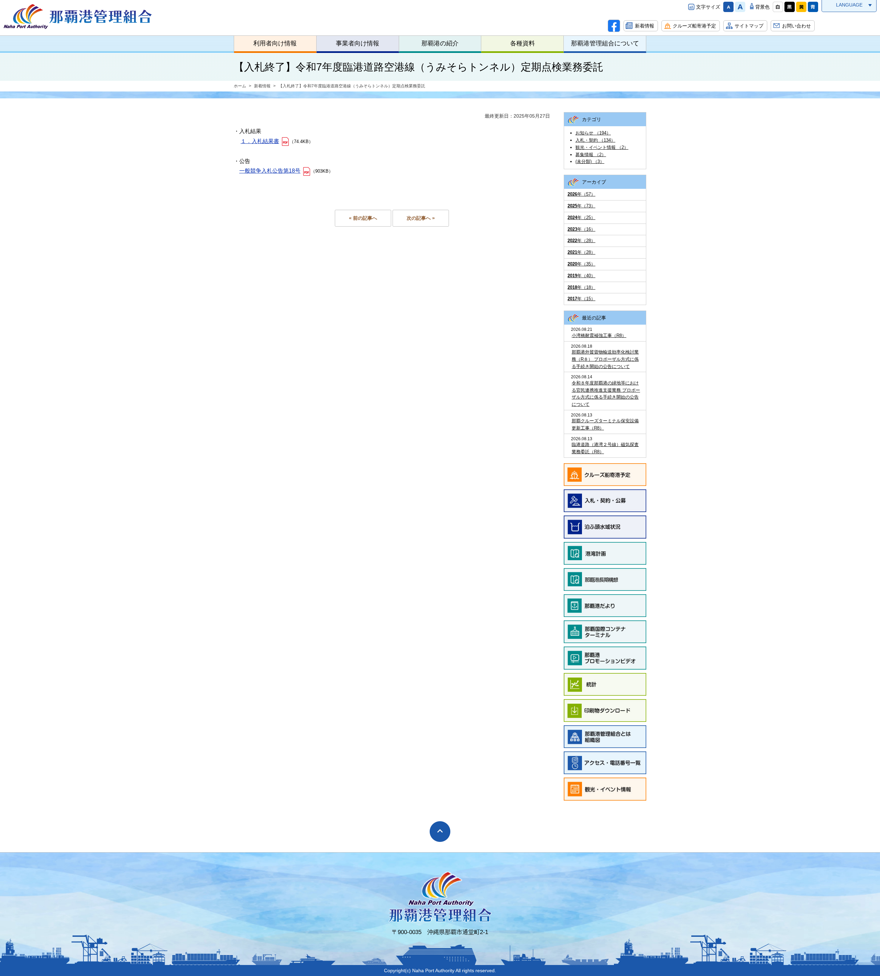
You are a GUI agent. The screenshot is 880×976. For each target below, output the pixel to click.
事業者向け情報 (357, 43)
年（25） (581, 217)
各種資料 (522, 43)
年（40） (581, 275)
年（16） (581, 229)
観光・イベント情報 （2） (601, 147)
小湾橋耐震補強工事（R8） (599, 335)
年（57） (581, 194)
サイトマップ (749, 26)
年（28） (581, 240)
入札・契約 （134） (595, 140)
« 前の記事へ (363, 218)
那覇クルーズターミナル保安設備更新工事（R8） (605, 424)
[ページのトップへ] (440, 831)
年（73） (581, 205)
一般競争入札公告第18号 (269, 171)
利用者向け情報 (275, 43)
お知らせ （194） (593, 132)
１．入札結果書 (260, 141)
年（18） (581, 287)
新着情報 (644, 26)
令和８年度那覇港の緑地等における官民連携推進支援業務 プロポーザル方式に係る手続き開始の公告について (606, 393)
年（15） (581, 298)
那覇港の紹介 (440, 43)
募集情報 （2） (590, 154)
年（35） (581, 264)
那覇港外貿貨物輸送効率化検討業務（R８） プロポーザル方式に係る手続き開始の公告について (605, 359)
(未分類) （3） (589, 161)
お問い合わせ (796, 26)
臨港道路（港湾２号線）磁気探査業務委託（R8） (605, 448)
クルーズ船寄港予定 (694, 26)
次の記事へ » (421, 218)
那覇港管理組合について (605, 43)
